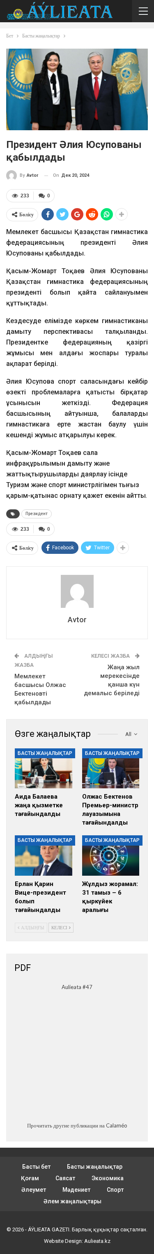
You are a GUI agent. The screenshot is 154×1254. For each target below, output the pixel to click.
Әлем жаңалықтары (72, 1201)
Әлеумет (33, 1189)
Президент (36, 513)
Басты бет (36, 1166)
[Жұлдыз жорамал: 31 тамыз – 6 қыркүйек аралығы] (111, 855)
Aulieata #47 (77, 987)
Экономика (108, 1178)
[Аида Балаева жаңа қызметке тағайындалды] (43, 768)
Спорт (115, 1189)
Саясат (65, 1178)
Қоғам (30, 1178)
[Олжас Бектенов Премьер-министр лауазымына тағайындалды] (111, 768)
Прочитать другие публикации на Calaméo (77, 1125)
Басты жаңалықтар (45, 753)
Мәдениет (76, 1189)
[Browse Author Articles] (77, 591)
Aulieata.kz (97, 1241)
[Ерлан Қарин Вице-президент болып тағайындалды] (43, 855)
